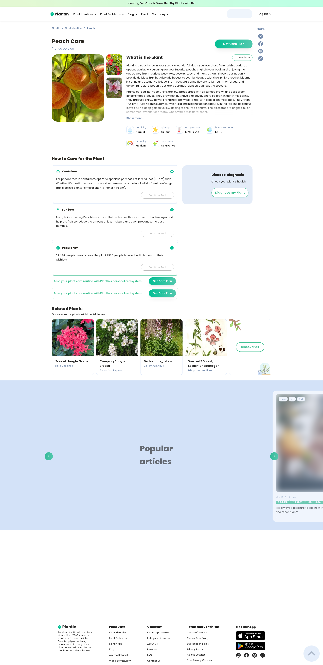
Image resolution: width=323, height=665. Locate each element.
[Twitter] (260, 36)
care (283, 399)
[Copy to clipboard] (260, 58)
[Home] (59, 14)
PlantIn (56, 28)
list (292, 399)
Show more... (135, 118)
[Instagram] (238, 655)
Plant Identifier (74, 28)
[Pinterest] (260, 51)
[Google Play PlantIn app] (250, 646)
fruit (301, 399)
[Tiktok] (262, 655)
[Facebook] (260, 43)
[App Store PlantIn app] (250, 635)
